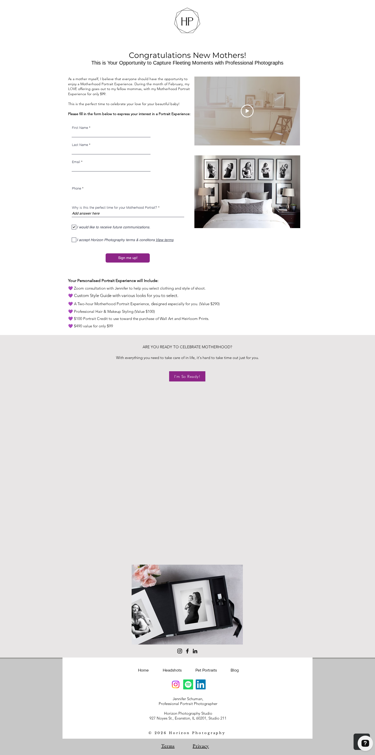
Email (76, 162)
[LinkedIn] (195, 651)
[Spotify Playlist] (188, 684)
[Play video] (247, 111)
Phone (76, 188)
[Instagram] (180, 651)
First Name (80, 127)
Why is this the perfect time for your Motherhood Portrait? (114, 207)
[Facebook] (187, 651)
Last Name (80, 144)
